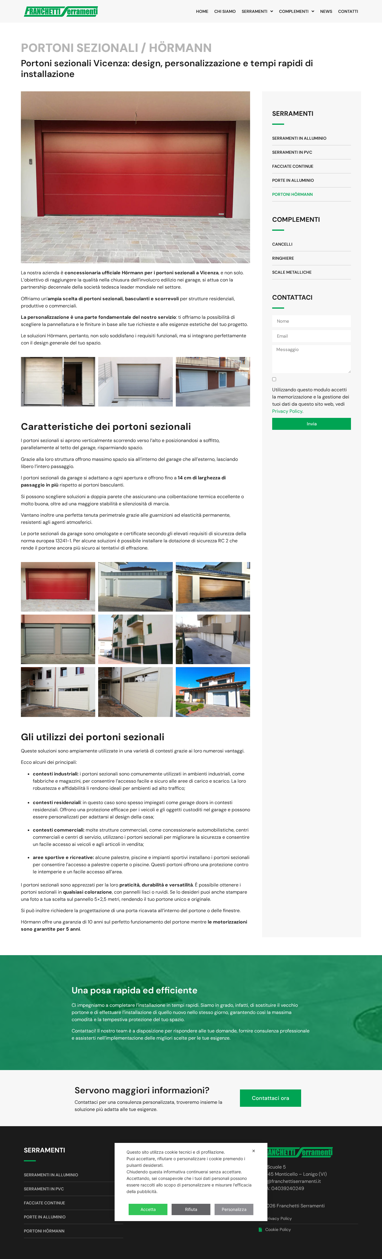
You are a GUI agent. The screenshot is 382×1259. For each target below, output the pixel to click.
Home (202, 11)
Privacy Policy (287, 411)
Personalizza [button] (234, 1209)
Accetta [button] (148, 1209)
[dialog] (191, 1182)
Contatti (348, 11)
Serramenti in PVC (292, 152)
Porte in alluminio (293, 180)
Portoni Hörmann (292, 194)
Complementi (294, 11)
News (326, 11)
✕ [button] (253, 1150)
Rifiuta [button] (191, 1209)
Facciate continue (292, 166)
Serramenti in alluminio (299, 138)
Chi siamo (225, 11)
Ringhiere (283, 258)
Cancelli (282, 244)
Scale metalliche (292, 272)
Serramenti (254, 11)
